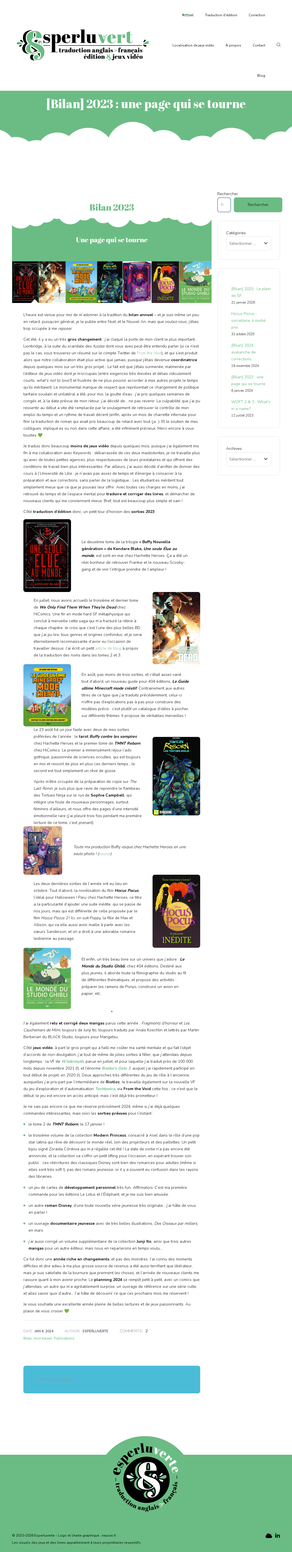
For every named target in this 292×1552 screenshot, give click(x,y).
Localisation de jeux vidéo (193, 45)
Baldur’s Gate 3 (116, 1068)
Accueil (188, 15)
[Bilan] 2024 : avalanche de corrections (243, 352)
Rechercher (227, 194)
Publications (64, 1338)
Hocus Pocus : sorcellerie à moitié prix (248, 320)
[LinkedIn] (277, 1535)
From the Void (149, 353)
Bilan (27, 1338)
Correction (257, 15)
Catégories (236, 233)
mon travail (43, 1338)
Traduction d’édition (221, 15)
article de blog (108, 648)
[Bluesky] (268, 1535)
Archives (234, 448)
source (104, 853)
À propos (233, 45)
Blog (261, 75)
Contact (259, 45)
